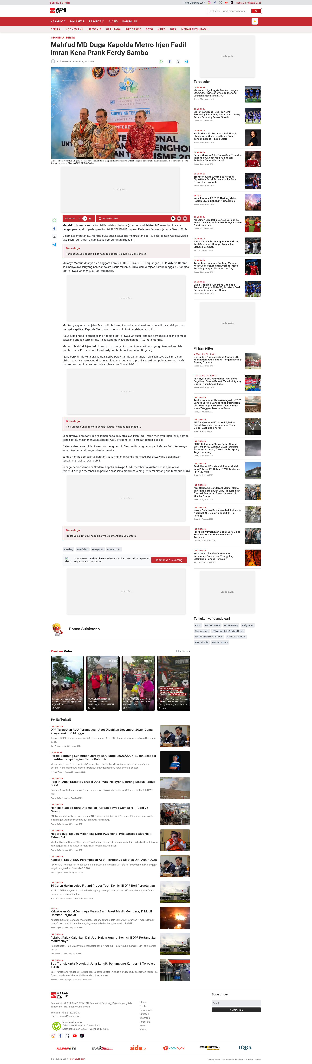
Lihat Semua (183, 651)
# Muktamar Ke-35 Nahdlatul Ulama (228, 631)
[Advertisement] (120, 189)
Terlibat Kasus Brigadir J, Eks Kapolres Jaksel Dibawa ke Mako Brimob (106, 253)
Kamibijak (129, 21)
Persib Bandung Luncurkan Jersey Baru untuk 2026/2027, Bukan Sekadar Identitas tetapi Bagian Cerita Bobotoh (163, 2)
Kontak (258, 1059)
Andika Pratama (64, 61)
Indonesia (57, 37)
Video (162, 29)
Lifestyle (95, 29)
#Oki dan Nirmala (220, 642)
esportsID (96, 21)
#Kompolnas (97, 549)
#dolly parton (248, 625)
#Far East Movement (236, 637)
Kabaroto (58, 21)
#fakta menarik (201, 631)
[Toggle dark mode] (255, 21)
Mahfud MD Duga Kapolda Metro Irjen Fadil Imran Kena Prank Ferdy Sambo (118, 49)
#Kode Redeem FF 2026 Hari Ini (209, 637)
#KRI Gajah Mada (212, 625)
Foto (149, 29)
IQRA (173, 29)
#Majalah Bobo (201, 642)
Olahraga (113, 29)
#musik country (231, 625)
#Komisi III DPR (114, 549)
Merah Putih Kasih (195, 29)
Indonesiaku (74, 29)
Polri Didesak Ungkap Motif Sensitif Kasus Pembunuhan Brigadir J (103, 426)
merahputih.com (77, 1059)
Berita (55, 29)
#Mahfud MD (82, 549)
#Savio (198, 625)
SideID (113, 21)
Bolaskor (77, 21)
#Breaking (68, 549)
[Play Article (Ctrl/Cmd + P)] (173, 218)
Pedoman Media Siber (232, 1059)
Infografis (133, 29)
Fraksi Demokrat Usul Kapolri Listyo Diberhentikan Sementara (101, 535)
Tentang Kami (213, 1059)
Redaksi (249, 1059)
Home (143, 1002)
